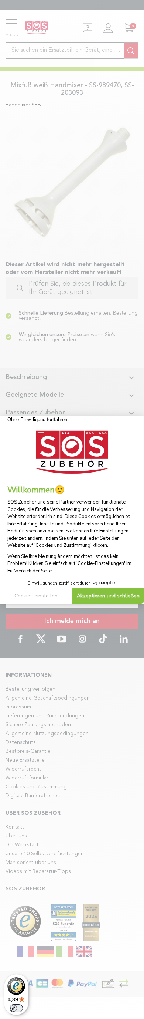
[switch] (16, 1008)
